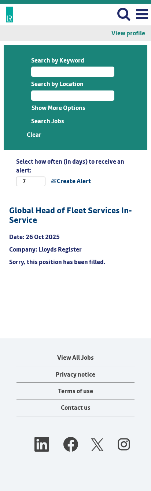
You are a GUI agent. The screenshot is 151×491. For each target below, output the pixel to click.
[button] (142, 14)
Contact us (76, 407)
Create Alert (73, 181)
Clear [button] (34, 135)
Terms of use (75, 391)
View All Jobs (75, 357)
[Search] (123, 14)
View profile (128, 33)
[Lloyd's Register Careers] (6, 13)
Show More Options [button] (58, 108)
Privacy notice (75, 374)
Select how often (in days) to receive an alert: (70, 165)
